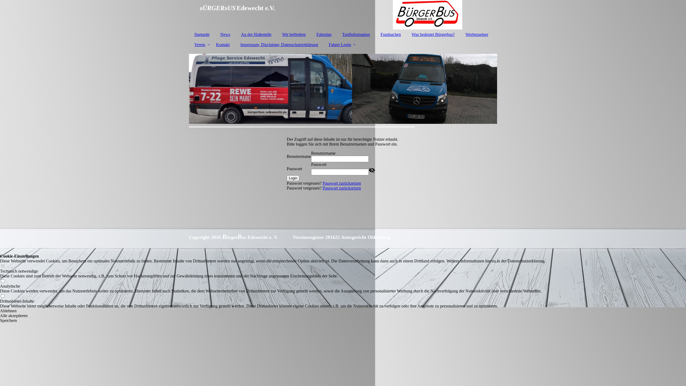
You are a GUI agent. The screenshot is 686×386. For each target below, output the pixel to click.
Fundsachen (391, 34)
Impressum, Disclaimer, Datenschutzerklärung (279, 44)
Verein (199, 44)
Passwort (294, 168)
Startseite (202, 34)
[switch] (2, 266)
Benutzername (299, 156)
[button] (273, 311)
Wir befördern (294, 34)
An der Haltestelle (256, 34)
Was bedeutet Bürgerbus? (433, 34)
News (225, 34)
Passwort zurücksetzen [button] (342, 183)
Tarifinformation (356, 34)
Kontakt (223, 44)
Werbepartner (476, 34)
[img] (343, 14)
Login (293, 178)
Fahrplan (323, 34)
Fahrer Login (340, 44)
